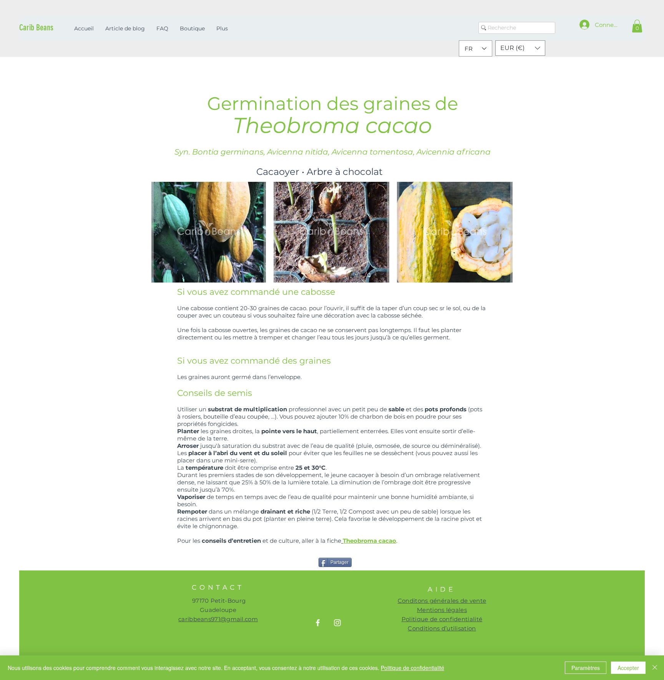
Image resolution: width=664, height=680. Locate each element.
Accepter (628, 668)
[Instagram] (337, 622)
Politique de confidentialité (412, 668)
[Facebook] (317, 622)
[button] (637, 26)
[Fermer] (654, 668)
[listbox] (520, 48)
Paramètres (585, 668)
